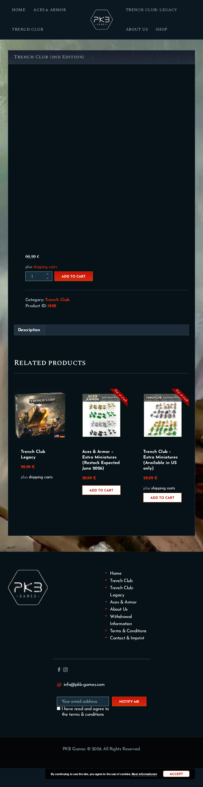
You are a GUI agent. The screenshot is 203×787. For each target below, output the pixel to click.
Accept (176, 773)
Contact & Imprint (127, 638)
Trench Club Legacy (33, 455)
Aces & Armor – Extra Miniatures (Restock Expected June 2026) (101, 460)
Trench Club (57, 300)
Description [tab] (29, 330)
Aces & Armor (123, 602)
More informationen (144, 774)
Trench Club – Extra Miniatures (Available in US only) (160, 460)
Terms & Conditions (128, 631)
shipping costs (45, 267)
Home (115, 573)
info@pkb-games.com (84, 684)
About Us (119, 609)
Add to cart (74, 276)
